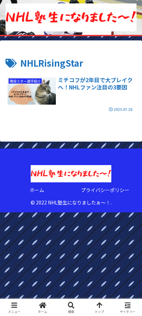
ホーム (37, 189)
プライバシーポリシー (105, 189)
